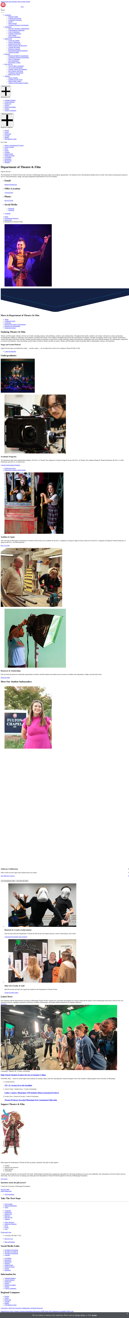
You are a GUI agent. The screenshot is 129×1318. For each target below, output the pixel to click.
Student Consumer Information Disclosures (27, 1311)
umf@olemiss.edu (6, 1191)
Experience (8, 159)
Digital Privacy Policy (7, 1311)
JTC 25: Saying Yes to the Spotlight (18, 1085)
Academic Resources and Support (18, 25)
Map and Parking (10, 1242)
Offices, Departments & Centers (14, 145)
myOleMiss (8, 157)
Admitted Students (10, 100)
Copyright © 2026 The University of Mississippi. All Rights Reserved (22, 1308)
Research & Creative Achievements (15, 324)
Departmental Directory (12, 218)
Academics (8, 15)
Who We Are (8, 64)
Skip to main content (24, 1)
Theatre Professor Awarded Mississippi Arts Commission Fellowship (31, 1100)
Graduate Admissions (14, 33)
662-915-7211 (9, 1239)
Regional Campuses (14, 49)
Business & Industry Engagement (18, 56)
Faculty (10, 22)
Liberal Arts (8, 220)
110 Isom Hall (9, 192)
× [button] (127, 1313)
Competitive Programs (15, 20)
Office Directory (9, 1222)
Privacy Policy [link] (80, 1315)
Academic (8, 213)
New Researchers (13, 61)
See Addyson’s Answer (8, 876)
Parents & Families (10, 107)
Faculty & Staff (9, 147)
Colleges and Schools (14, 18)
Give (22, 6)
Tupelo (7, 132)
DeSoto (7, 130)
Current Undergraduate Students (10, 465)
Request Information (14, 37)
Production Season (10, 328)
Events (7, 150)
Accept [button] (94, 1315)
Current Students (10, 102)
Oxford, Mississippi (14, 42)
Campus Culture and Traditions (17, 69)
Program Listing (13, 16)
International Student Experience (18, 50)
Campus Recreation (14, 47)
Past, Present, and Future (15, 71)
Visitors (7, 109)
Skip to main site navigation (9, 1)
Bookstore (8, 1270)
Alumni (7, 105)
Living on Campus (13, 40)
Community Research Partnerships (18, 57)
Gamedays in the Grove (15, 79)
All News (4, 1004)
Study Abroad (12, 23)
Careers (7, 1268)
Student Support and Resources (17, 45)
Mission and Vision (14, 74)
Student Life (8, 39)
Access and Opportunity (15, 67)
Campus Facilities (13, 52)
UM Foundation (9, 1194)
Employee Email (9, 155)
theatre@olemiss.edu (11, 184)
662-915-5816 (9, 200)
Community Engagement (15, 73)
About (6, 319)
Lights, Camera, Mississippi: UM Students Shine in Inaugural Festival (32, 1093)
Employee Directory (11, 1224)
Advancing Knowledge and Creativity (16, 937)
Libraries (7, 152)
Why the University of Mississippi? (18, 28)
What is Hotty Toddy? (15, 81)
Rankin (7, 137)
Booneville (8, 134)
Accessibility (62, 1311)
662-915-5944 (5, 1189)
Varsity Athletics (13, 78)
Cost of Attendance (14, 32)
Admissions (8, 27)
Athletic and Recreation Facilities (18, 83)
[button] (1, 12)
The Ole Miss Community (16, 66)
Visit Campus (12, 35)
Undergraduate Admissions (16, 30)
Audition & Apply (10, 321)
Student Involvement (14, 44)
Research (7, 54)
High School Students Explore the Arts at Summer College (23, 1075)
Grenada (7, 135)
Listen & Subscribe (10, 351)
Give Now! (4, 1179)
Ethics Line (70, 1311)
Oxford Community (10, 110)
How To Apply (5, 545)
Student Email (9, 154)
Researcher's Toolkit (14, 62)
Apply (6, 1207)
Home (6, 216)
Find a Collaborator (14, 59)
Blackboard (8, 161)
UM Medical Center (11, 139)
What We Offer (5, 677)
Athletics (7, 76)
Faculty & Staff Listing (11, 992)
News (6, 149)
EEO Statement (53, 1311)
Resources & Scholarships (12, 326)
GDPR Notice (44, 1311)
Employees (8, 103)
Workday (7, 162)
